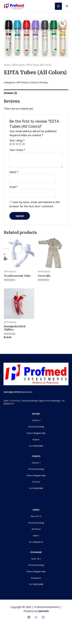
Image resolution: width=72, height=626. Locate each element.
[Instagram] (43, 617)
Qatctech (43, 611)
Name (14, 172)
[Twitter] (36, 617)
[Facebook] (28, 617)
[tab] (36, 93)
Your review (17, 150)
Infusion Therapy (39, 82)
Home (7, 64)
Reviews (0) (10, 93)
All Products (18, 64)
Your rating (17, 140)
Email (13, 187)
